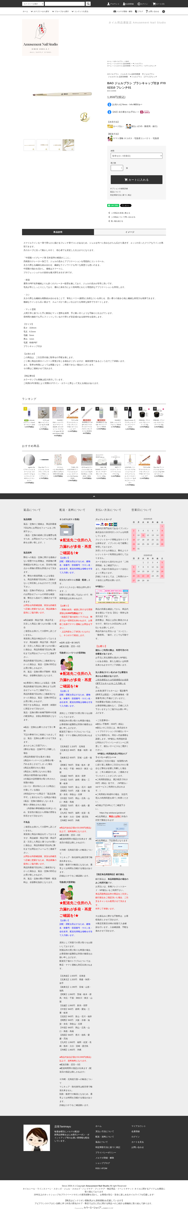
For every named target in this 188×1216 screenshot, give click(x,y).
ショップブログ (102, 1163)
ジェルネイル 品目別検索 (122, 63)
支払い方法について (104, 1131)
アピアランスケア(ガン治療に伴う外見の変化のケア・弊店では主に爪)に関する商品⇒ (74, 1203)
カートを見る (137, 1142)
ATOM (104, 1168)
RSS (97, 1168)
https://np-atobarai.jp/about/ (112, 813)
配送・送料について (104, 1136)
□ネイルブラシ (119, 61)
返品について (115, 192)
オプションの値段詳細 (119, 189)
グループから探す (62, 11)
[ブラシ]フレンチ (150, 66)
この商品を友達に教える (120, 213)
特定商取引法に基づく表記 (120, 195)
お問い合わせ (153, 11)
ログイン (144, 4)
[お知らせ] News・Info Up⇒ (127, 104)
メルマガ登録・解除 (124, 11)
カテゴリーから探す (41, 11)
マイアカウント (138, 1126)
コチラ (69, 876)
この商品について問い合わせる (123, 217)
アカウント (115, 4)
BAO (127, 61)
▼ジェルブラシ (138, 63)
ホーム (25, 11)
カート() (160, 4)
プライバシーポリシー (105, 1152)
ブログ (140, 11)
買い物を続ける (117, 221)
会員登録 (130, 4)
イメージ (130, 232)
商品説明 (58, 232)
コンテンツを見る (81, 11)
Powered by (79, 1208)
